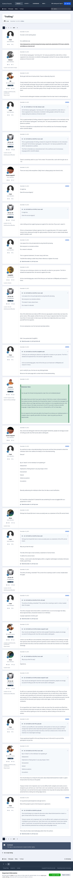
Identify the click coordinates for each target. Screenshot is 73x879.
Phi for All (10, 142)
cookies (12, 875)
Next (14, 27)
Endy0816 (10, 275)
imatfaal (10, 387)
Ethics (22, 21)
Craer (7, 21)
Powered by (64, 868)
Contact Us (12, 868)
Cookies (18, 868)
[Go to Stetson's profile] (10, 54)
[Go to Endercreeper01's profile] (10, 170)
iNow (10, 518)
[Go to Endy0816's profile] (10, 269)
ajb (10, 81)
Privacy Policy (6, 868)
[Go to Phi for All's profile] (10, 137)
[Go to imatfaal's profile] (10, 381)
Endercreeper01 (10, 175)
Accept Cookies (55, 875)
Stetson (10, 60)
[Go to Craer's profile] (4, 21)
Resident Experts (11, 83)
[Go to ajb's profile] (10, 75)
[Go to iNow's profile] (10, 512)
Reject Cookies (66, 875)
